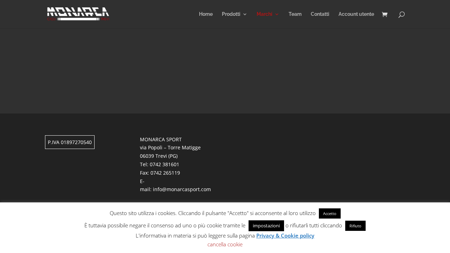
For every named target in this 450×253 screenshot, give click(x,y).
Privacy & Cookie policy (285, 235)
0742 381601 (164, 164)
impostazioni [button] (266, 225)
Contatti (320, 14)
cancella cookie (225, 244)
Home (206, 14)
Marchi (264, 14)
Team (295, 14)
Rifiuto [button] (355, 225)
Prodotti (231, 14)
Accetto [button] (329, 213)
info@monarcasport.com (182, 189)
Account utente (356, 14)
